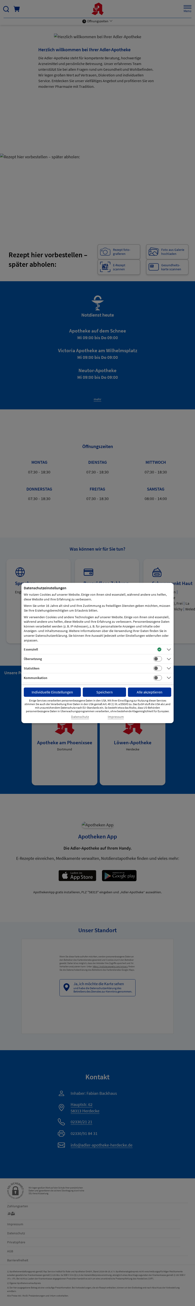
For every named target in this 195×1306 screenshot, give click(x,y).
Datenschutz (80, 717)
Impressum (116, 717)
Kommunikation (35, 678)
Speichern (104, 692)
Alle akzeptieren (149, 692)
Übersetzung (33, 659)
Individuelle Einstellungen (52, 692)
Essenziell (31, 649)
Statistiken (31, 668)
